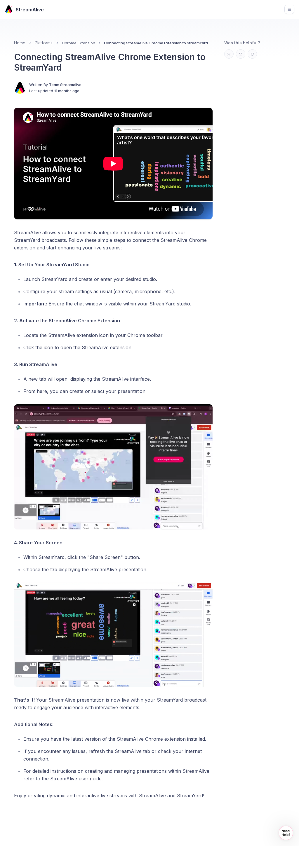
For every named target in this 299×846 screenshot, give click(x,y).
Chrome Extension (78, 43)
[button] (286, 833)
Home (19, 42)
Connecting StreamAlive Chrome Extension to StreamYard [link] (156, 43)
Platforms (44, 42)
